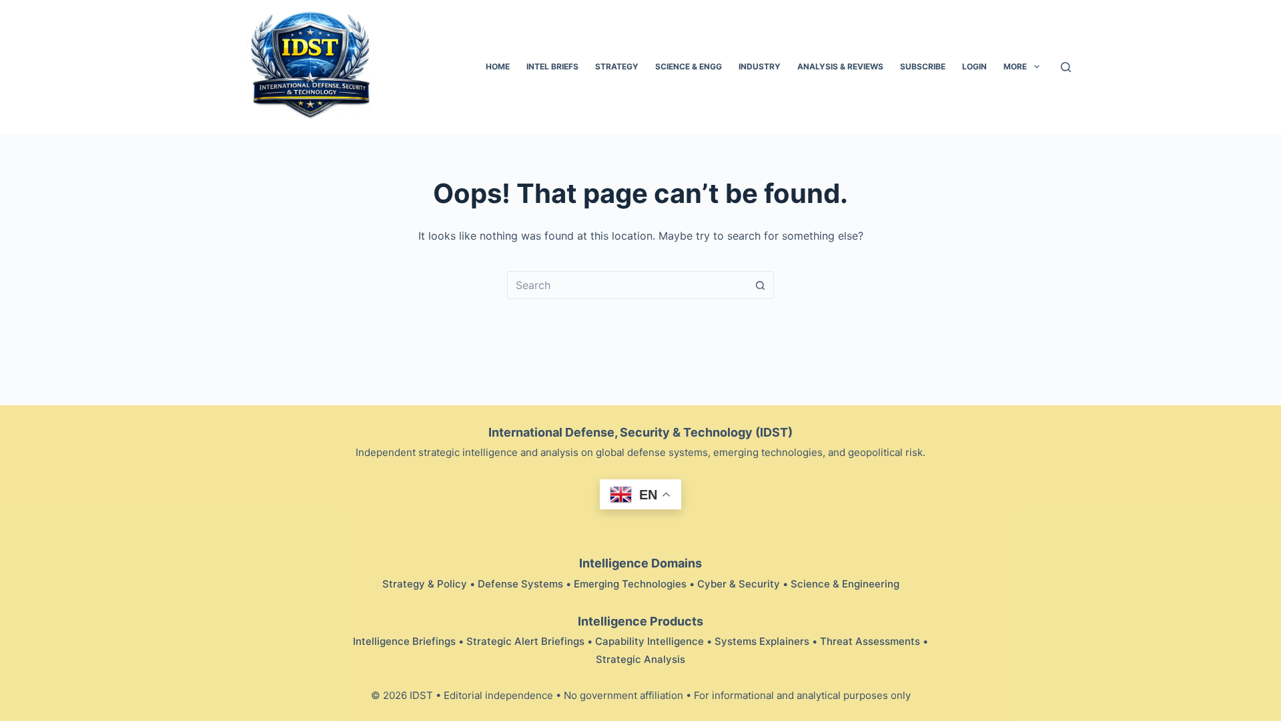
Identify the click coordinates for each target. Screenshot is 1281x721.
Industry (760, 66)
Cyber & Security (738, 583)
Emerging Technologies (630, 583)
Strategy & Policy (424, 583)
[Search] (1066, 67)
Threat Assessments (870, 641)
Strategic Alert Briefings (525, 641)
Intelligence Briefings (404, 641)
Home (498, 66)
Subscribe (922, 66)
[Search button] (760, 285)
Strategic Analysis (640, 659)
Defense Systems (520, 583)
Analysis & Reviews (840, 66)
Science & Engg (688, 66)
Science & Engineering (845, 583)
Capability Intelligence (649, 641)
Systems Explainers (762, 641)
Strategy (616, 66)
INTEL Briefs (552, 66)
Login (974, 66)
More (1015, 66)
